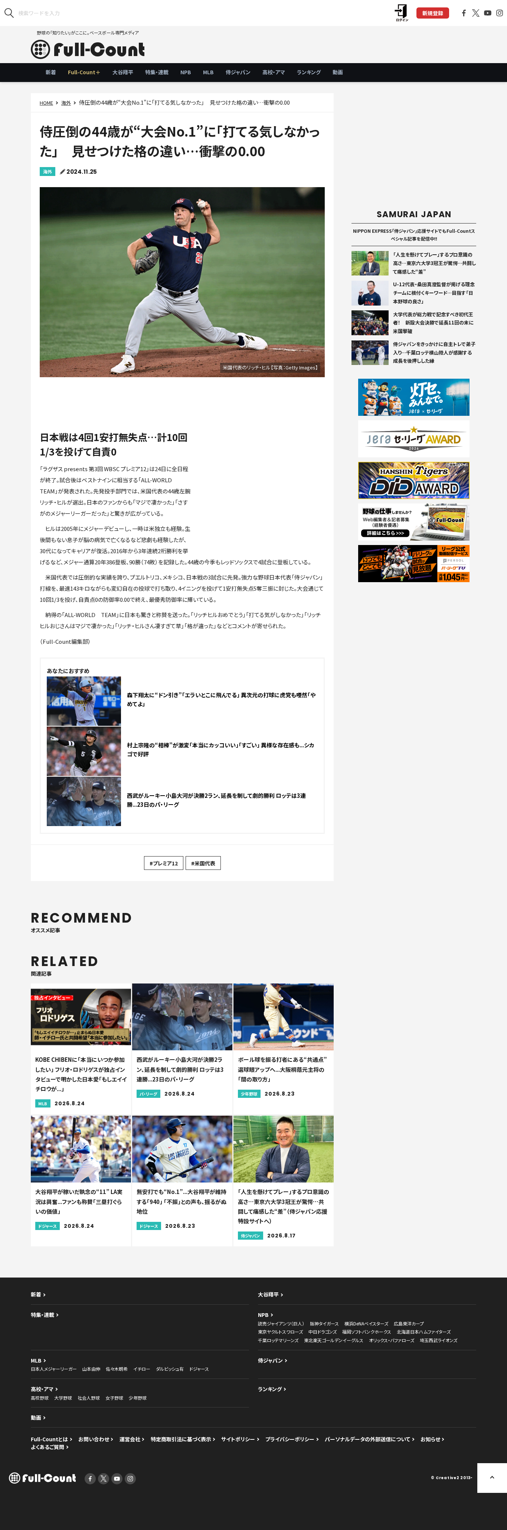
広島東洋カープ (409, 1323)
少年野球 (138, 1397)
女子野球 (114, 1397)
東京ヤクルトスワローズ (280, 1331)
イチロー (141, 1369)
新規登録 (432, 13)
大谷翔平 (122, 72)
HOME (46, 102)
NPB (185, 72)
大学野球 (63, 1397)
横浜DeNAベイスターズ (366, 1323)
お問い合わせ (93, 1439)
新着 (51, 72)
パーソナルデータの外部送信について (367, 1439)
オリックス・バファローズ (391, 1340)
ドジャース (199, 1369)
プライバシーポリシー (289, 1439)
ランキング (309, 72)
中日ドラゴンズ (322, 1331)
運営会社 (130, 1439)
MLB (208, 72)
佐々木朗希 (117, 1369)
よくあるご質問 (47, 1447)
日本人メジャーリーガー (54, 1369)
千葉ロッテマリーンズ (278, 1340)
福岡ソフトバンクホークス (366, 1331)
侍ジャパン (238, 72)
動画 (338, 72)
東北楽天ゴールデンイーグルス (333, 1340)
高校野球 (40, 1397)
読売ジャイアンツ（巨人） (281, 1323)
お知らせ (430, 1439)
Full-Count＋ (84, 72)
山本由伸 (91, 1369)
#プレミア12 (164, 863)
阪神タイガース (324, 1323)
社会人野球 (89, 1397)
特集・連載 (157, 72)
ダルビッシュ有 (170, 1369)
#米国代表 (203, 863)
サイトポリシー (238, 1439)
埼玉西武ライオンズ (438, 1340)
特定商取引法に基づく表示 (181, 1439)
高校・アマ (273, 72)
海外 (66, 102)
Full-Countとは (49, 1439)
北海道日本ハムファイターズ (424, 1331)
